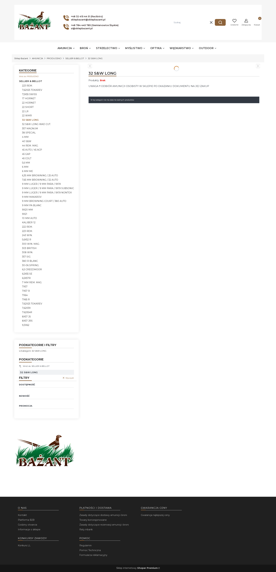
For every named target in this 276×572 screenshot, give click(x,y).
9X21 (24, 214)
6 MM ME (27, 171)
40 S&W (26, 141)
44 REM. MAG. (30, 145)
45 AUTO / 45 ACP (32, 149)
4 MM (25, 137)
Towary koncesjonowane (93, 519)
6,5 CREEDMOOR (32, 269)
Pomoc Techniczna (90, 550)
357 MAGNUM (30, 128)
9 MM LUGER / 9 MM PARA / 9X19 (41, 184)
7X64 (25, 295)
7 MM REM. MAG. (32, 282)
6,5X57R (26, 278)
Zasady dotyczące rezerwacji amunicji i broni (104, 524)
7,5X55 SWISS (29, 94)
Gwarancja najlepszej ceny (155, 515)
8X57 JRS (27, 320)
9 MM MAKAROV (32, 196)
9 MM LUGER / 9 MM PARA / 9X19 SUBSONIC (48, 188)
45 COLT (26, 158)
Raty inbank (86, 529)
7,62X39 (26, 308)
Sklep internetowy (137, 568)
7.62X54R (27, 312)
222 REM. (27, 226)
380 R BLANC (30, 261)
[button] (220, 22)
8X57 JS (26, 316)
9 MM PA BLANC (31, 205)
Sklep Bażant (21, 58)
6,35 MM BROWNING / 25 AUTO (40, 175)
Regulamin (85, 545)
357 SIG (26, 256)
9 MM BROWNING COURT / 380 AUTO (44, 201)
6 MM (25, 166)
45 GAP (26, 154)
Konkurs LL (24, 545)
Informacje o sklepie (29, 529)
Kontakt (22, 515)
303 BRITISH (29, 248)
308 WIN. (27, 252)
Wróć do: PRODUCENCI (29, 76)
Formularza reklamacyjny (93, 555)
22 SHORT (28, 107)
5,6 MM (26, 162)
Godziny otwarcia (27, 524)
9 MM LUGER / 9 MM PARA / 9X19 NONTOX (47, 192)
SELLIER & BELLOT (74, 58)
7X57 (24, 286)
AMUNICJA (37, 58)
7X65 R (26, 299)
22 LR (25, 111)
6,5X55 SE (27, 273)
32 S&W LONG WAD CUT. (36, 124)
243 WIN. (27, 235)
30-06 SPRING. (30, 265)
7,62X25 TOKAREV (32, 90)
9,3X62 (25, 325)
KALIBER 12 (28, 222)
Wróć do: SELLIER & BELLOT (36, 366)
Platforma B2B (26, 519)
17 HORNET (28, 98)
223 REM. (27, 85)
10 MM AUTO (29, 218)
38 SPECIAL (29, 132)
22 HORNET (29, 102)
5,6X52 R (26, 239)
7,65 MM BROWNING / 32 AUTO (40, 179)
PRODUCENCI (54, 58)
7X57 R (26, 290)
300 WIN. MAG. (31, 243)
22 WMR (27, 115)
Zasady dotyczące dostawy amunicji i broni (103, 515)
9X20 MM (27, 209)
